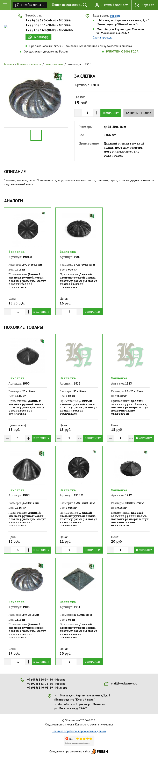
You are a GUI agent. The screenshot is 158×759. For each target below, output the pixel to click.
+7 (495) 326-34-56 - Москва (48, 20)
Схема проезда (103, 37)
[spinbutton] (87, 113)
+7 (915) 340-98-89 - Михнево (49, 30)
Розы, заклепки (54, 64)
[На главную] (5, 26)
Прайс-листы (32, 5)
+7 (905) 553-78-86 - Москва (48, 25)
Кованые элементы (29, 64)
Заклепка (16, 252)
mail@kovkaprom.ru (124, 683)
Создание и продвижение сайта (69, 751)
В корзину (111, 113)
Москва (115, 15)
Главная (9, 64)
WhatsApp (41, 37)
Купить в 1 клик (138, 113)
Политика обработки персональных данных (79, 731)
